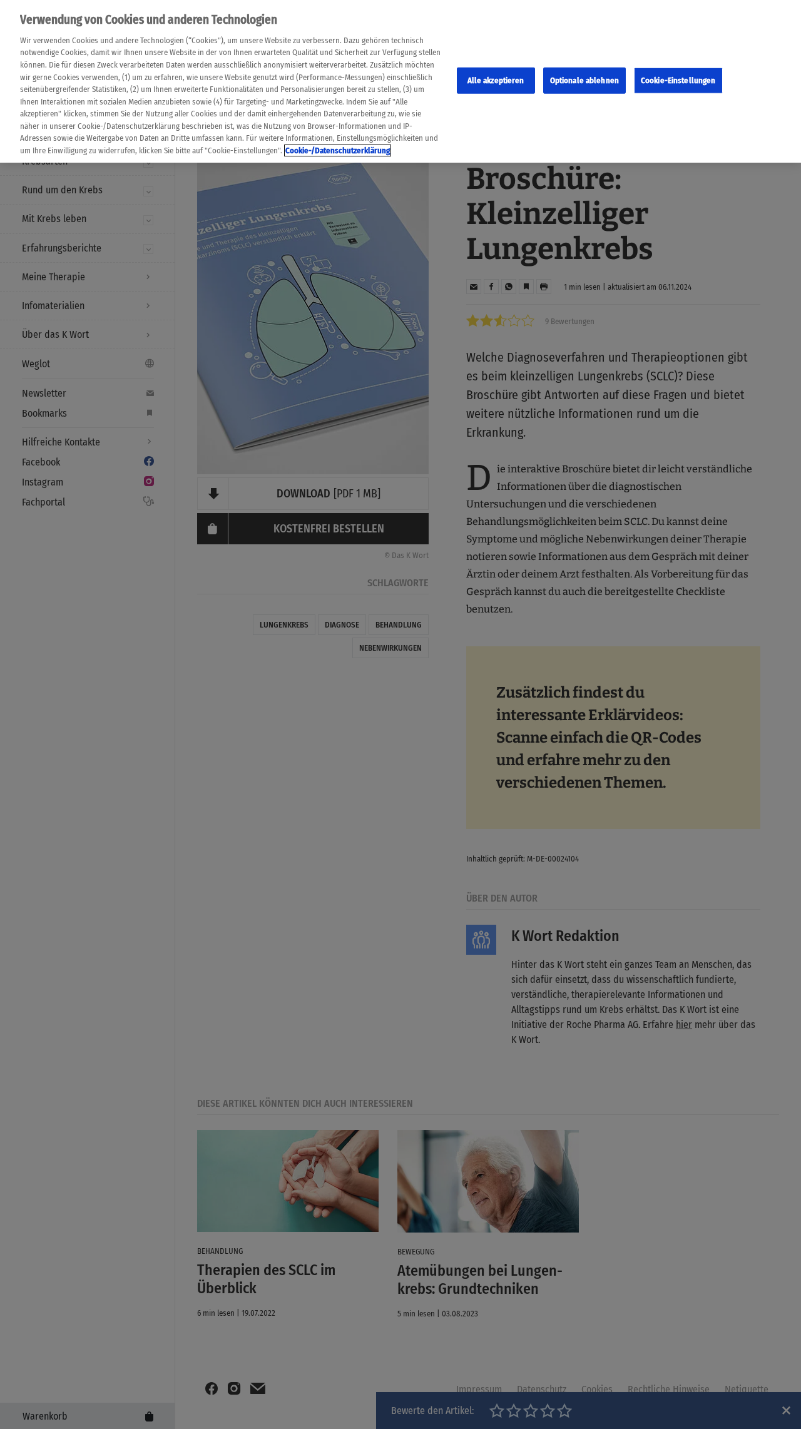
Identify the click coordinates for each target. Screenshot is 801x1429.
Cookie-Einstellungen (678, 80)
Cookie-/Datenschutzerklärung (337, 150)
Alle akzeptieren (495, 80)
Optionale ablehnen (584, 80)
